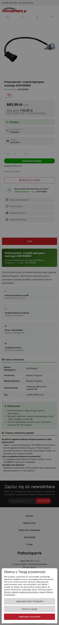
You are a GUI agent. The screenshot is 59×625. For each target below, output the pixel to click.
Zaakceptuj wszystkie (29, 616)
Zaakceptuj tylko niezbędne (29, 601)
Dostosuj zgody (29, 609)
